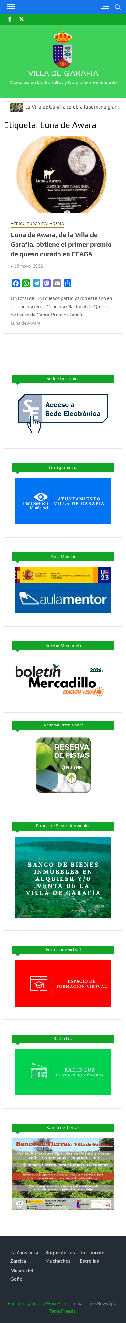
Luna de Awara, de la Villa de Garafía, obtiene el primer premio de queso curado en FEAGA (61, 244)
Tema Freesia (62, 1311)
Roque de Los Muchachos (60, 1257)
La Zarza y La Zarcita (24, 1257)
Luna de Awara (25, 323)
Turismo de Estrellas (92, 1257)
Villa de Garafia (63, 73)
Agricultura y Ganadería (37, 223)
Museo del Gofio (21, 1275)
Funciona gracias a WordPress (38, 1303)
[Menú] (10, 6)
